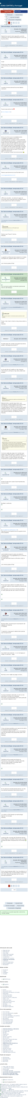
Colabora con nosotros (8, 958)
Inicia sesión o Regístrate (14, 19)
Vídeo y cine (6, 998)
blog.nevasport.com (8, 963)
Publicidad (5, 960)
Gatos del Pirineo (7, 1042)
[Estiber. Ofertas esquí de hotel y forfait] (10, 1093)
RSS (15, 889)
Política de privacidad (8, 954)
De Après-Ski (6, 1031)
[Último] (19, 23)
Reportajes (5, 993)
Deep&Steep (6, 1045)
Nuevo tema (8, 11)
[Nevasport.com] (4, 3)
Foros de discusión (7, 996)
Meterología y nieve (8, 1019)
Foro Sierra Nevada (7, 1022)
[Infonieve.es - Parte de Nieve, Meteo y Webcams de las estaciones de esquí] (14, 1087)
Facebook (5, 970)
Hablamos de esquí (7, 1044)
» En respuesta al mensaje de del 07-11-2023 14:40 (12, 221)
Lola (6, 32)
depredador (6, 615)
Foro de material (7, 1014)
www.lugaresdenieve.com (8, 175)
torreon (6, 525)
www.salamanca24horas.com (10, 529)
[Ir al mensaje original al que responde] (26, 220)
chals (5, 670)
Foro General (6, 1012)
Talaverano (6, 217)
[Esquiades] (14, 1091)
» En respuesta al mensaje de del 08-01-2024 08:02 (12, 867)
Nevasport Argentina (8, 1006)
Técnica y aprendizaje (8, 1017)
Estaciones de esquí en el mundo (11, 992)
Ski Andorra (5, 1018)
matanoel (5, 105)
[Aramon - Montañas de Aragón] (11, 1089)
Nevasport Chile (7, 1005)
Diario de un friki (7, 1049)
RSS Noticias (6, 1057)
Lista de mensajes (14, 17)
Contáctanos (6, 957)
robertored (6, 133)
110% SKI (5, 1035)
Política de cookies (7, 955)
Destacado (9, 15)
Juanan (6, 429)
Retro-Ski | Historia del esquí (10, 1039)
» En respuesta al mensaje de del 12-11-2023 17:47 (12, 308)
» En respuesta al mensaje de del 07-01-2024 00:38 (12, 810)
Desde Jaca (6, 1034)
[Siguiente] (16, 23)
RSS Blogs (5, 1060)
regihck (6, 57)
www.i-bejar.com (6, 112)
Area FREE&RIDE (7, 1023)
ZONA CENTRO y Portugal (11, 6)
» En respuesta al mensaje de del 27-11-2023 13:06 (12, 433)
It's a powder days (7, 1040)
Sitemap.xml (6, 951)
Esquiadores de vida (8, 1051)
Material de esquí (7, 1002)
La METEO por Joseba (8, 1068)
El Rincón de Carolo (8, 1030)
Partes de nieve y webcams (10, 997)
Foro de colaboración (8, 1013)
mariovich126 (5, 168)
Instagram (5, 972)
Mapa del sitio (6, 950)
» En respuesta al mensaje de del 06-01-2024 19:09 (12, 755)
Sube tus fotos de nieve (9, 1001)
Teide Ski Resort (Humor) (9, 1052)
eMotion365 (6, 1069)
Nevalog (5, 1004)
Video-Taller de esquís (8, 1066)
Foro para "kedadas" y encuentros (11, 1015)
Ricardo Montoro (7, 1048)
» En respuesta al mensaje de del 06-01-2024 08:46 (12, 619)
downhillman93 (6, 280)
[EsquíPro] (6, 984)
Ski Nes (5, 1032)
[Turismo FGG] (13, 1092)
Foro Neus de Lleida (8, 1021)
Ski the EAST (6, 1038)
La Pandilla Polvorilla (8, 1070)
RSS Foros (5, 1061)
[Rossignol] (3, 1089)
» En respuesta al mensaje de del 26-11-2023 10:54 (12, 365)
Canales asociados (7, 995)
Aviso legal (5, 953)
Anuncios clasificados (8, 962)
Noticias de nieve (7, 991)
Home (4, 989)
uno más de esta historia (6, 252)
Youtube (5, 974)
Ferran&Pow (6, 1047)
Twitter (4, 971)
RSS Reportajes (7, 1058)
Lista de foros (19, 15)
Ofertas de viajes (7, 1000)
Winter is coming (7, 1036)
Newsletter (5, 964)
